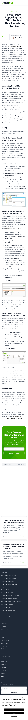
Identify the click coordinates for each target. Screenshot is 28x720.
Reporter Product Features (8, 578)
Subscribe (14, 692)
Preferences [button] (12, 705)
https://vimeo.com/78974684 (13, 228)
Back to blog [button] (5, 36)
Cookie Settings (5, 649)
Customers (4, 667)
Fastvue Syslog (5, 613)
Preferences (14, 716)
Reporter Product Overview (8, 575)
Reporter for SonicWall (7, 604)
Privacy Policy (5, 640)
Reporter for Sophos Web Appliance (11, 601)
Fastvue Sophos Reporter (14, 46)
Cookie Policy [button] (7, 704)
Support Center (5, 656)
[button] (19, 464)
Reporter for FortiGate (7, 593)
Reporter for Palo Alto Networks (10, 595)
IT (1, 632)
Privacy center (5, 646)
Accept (14, 709)
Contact (3, 673)
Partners (3, 670)
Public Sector (4, 629)
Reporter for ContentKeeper (8, 590)
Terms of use (4, 643)
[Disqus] (14, 491)
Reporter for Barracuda (7, 581)
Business (3, 626)
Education (4, 623)
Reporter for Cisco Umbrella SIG (10, 587)
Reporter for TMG (6, 607)
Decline (14, 713)
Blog (2, 676)
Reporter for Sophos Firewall (9, 598)
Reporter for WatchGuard (8, 610)
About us (3, 664)
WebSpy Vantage (5, 616)
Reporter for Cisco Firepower (9, 584)
